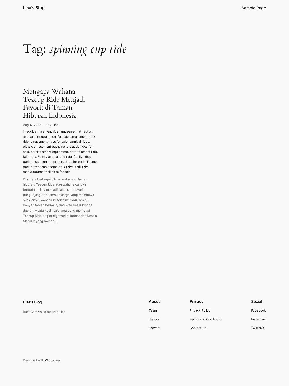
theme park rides (60, 167)
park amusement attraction (43, 161)
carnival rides (79, 141)
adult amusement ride (42, 131)
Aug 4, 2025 (32, 125)
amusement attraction (76, 131)
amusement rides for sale (49, 141)
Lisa (55, 125)
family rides (82, 157)
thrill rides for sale (57, 172)
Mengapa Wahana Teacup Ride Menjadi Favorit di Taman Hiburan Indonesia (54, 104)
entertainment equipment (49, 152)
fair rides (29, 157)
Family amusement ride (55, 157)
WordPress (53, 360)
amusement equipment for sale (46, 136)
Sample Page (254, 8)
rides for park (75, 161)
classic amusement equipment (45, 146)
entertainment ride (83, 152)
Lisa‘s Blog (34, 7)
